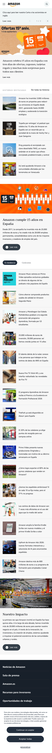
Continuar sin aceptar (25, 730)
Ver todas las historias (40, 90)
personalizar (25, 747)
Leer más (13, 247)
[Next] (47, 21)
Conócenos (26, 263)
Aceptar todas (25, 739)
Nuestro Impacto (15, 614)
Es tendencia (10, 263)
